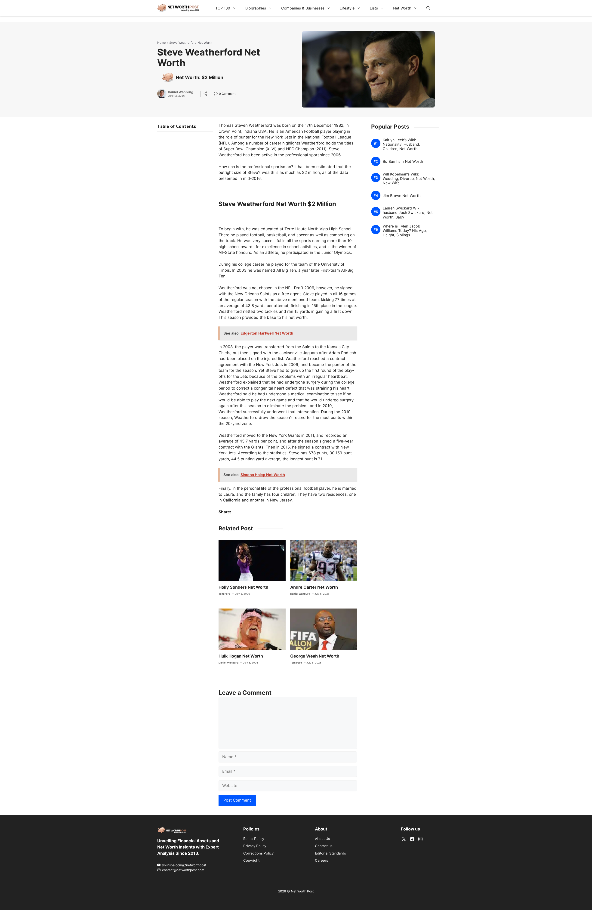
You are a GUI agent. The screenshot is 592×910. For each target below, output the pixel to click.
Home (161, 42)
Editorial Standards (330, 853)
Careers (321, 860)
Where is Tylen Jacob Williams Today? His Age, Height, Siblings (405, 230)
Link (217, 94)
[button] (428, 8)
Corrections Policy (258, 853)
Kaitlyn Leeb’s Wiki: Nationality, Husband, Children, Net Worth (401, 144)
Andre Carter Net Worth (314, 587)
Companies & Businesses (302, 8)
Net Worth (402, 8)
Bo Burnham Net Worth (403, 161)
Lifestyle (347, 8)
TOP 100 (222, 8)
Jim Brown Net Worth (401, 196)
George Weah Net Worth (314, 656)
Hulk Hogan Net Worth (241, 656)
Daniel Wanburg (180, 92)
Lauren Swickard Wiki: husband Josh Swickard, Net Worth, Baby (408, 212)
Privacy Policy (254, 846)
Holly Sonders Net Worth (243, 587)
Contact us (324, 846)
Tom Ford (224, 593)
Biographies (255, 8)
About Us (322, 838)
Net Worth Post (302, 891)
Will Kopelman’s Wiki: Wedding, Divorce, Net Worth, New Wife (409, 178)
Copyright (251, 860)
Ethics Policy (253, 838)
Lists (374, 8)
